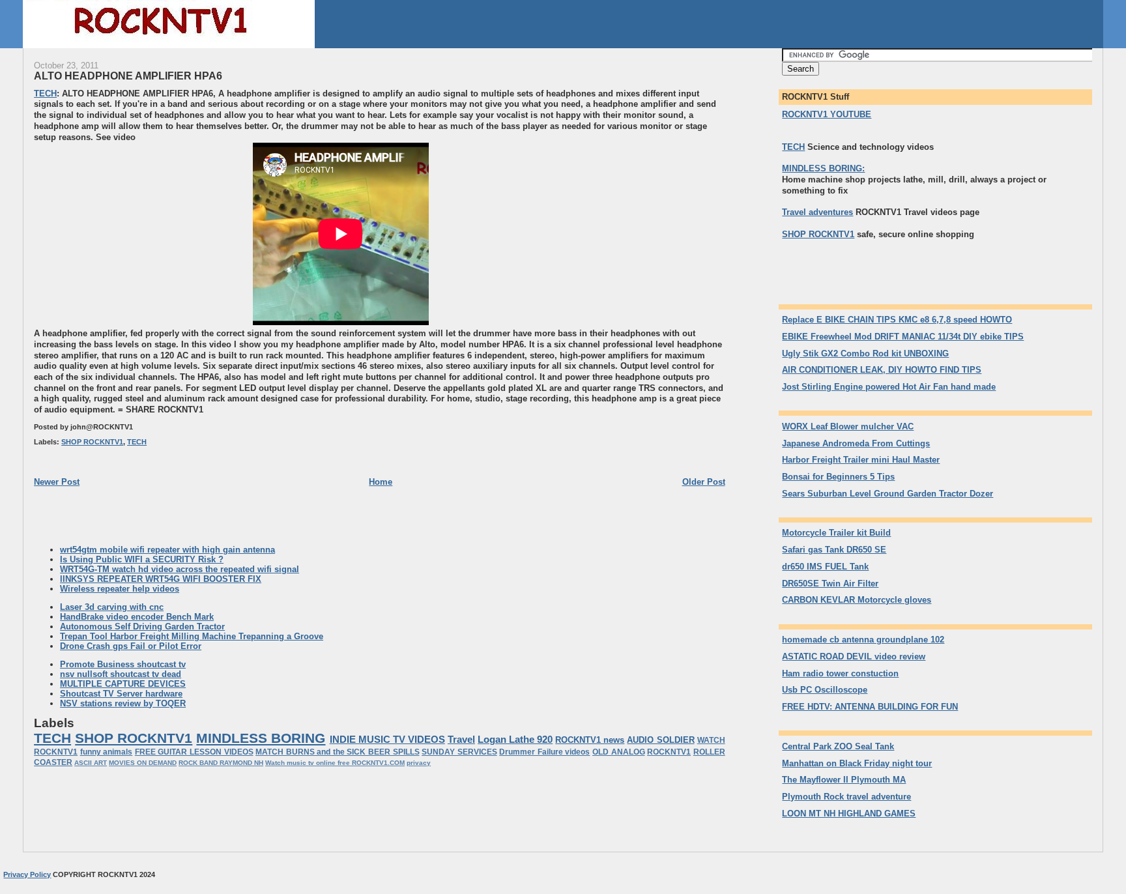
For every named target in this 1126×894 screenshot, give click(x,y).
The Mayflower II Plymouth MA (844, 780)
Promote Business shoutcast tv (123, 664)
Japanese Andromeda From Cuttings (856, 443)
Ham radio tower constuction (840, 673)
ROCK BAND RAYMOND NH (221, 762)
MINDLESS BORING (260, 737)
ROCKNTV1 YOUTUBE (826, 114)
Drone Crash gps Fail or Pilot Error (130, 646)
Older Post (703, 482)
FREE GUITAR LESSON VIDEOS (194, 752)
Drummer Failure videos (544, 752)
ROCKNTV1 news (589, 740)
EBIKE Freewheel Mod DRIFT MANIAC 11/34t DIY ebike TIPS (903, 336)
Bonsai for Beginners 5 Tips (838, 477)
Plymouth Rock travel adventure (846, 796)
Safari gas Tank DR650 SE (834, 550)
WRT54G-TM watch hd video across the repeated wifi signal (179, 569)
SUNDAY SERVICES (459, 752)
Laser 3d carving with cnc (112, 607)
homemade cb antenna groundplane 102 (863, 639)
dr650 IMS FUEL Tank (825, 566)
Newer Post (56, 482)
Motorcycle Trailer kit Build (836, 533)
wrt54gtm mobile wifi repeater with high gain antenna (167, 550)
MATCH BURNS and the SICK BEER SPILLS (337, 752)
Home (380, 482)
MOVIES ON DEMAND (143, 762)
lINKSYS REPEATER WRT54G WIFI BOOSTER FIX (160, 579)
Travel (461, 739)
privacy (419, 762)
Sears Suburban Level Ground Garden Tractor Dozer (887, 493)
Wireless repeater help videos (119, 589)
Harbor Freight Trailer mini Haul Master (861, 460)
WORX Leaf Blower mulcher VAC (848, 426)
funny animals (106, 752)
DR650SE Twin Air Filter (830, 583)
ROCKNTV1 (669, 752)
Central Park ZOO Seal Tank (838, 746)
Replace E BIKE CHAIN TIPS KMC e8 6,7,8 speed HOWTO (897, 319)
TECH (45, 93)
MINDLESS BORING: (823, 168)
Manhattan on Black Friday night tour (857, 763)
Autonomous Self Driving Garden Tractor (142, 626)
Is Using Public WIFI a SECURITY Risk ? (142, 559)
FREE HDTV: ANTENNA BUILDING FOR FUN (870, 707)
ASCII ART (90, 762)
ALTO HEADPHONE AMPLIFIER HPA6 (128, 75)
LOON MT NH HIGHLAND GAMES (849, 813)
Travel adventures (817, 212)
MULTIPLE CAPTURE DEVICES (123, 684)
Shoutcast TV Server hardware (121, 694)
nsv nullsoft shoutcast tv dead (120, 674)
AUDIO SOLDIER (660, 740)
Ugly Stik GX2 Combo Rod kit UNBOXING (865, 353)
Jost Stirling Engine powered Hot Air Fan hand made (889, 387)
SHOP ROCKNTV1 (92, 442)
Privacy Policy (27, 874)
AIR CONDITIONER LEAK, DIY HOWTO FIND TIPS (881, 370)
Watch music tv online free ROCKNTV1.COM (335, 762)
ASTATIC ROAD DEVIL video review (853, 656)
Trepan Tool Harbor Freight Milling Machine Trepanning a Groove (191, 636)
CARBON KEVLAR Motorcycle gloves (856, 600)
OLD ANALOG (618, 752)
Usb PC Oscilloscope (824, 690)
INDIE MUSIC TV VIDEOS (387, 739)
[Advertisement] (143, 234)
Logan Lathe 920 (515, 739)
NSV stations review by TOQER (123, 703)
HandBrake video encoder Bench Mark (137, 617)
